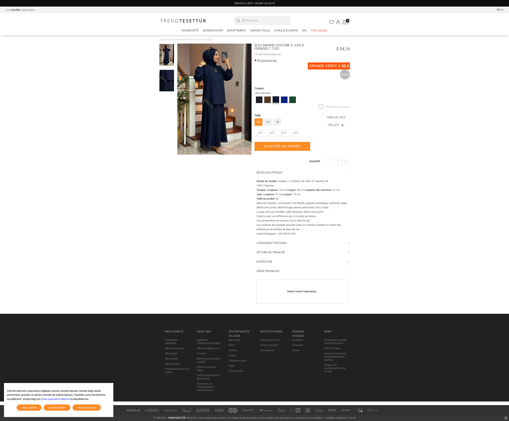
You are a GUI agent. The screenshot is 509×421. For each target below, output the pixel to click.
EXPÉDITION (264, 261)
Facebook (297, 340)
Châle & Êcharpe (286, 30)
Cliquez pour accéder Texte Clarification (335, 342)
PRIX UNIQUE (319, 30)
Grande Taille (260, 30)
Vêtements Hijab (238, 360)
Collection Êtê (183, 39)
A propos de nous (269, 340)
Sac (304, 30)
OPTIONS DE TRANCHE (270, 252)
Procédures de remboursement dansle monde (205, 387)
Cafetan (233, 350)
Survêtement (236, 30)
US (268, 122)
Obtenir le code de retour (206, 369)
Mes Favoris (171, 358)
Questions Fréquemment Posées (208, 342)
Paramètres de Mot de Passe (177, 371)
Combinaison (236, 371)
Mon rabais (171, 353)
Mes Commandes (174, 348)
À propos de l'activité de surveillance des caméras (335, 356)
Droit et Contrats (269, 345)
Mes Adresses (172, 364)
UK (277, 122)
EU (258, 122)
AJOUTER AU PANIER (282, 146)
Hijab (231, 365)
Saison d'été (190, 30)
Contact (201, 353)
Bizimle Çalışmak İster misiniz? (209, 360)
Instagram (297, 345)
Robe (231, 345)
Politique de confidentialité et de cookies (334, 368)
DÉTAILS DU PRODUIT (269, 172)
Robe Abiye (235, 340)
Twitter (296, 350)
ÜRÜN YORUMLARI (268, 271)
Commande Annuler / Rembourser (208, 377)
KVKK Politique (332, 348)
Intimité (352, 418)
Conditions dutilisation (336, 418)
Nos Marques (267, 350)
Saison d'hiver (213, 30)
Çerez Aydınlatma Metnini (55, 399)
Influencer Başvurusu (208, 348)
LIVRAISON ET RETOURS (271, 243)
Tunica (232, 355)
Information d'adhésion (171, 342)
